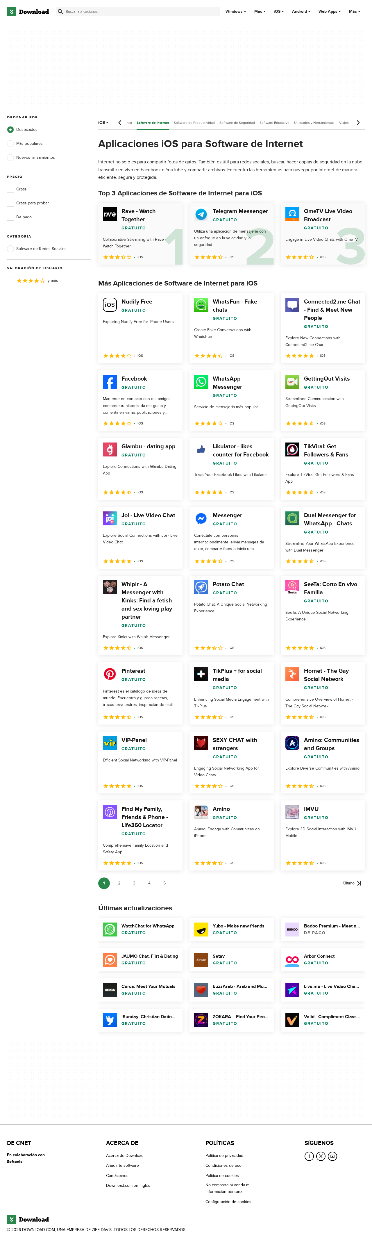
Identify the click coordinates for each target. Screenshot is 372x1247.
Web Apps (328, 12)
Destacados (26, 129)
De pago (24, 217)
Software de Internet (153, 123)
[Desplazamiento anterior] (120, 123)
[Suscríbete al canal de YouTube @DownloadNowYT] (332, 1156)
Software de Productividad (194, 123)
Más (353, 11)
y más (53, 280)
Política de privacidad (224, 1155)
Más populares (29, 143)
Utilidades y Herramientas (314, 123)
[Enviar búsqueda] (60, 11)
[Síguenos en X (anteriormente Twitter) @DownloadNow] (321, 1156)
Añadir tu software (122, 1165)
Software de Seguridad (237, 123)
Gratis (21, 189)
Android (299, 12)
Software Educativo (274, 123)
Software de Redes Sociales (41, 248)
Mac (258, 12)
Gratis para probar (32, 203)
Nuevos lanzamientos (35, 157)
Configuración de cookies (228, 1201)
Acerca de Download (125, 1155)
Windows (234, 12)
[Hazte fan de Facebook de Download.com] (309, 1156)
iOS (277, 12)
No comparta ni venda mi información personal (227, 1188)
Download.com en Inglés (128, 1185)
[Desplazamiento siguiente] (358, 123)
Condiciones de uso (223, 1165)
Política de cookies (222, 1175)
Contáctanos (117, 1175)
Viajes (344, 123)
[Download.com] (28, 11)
